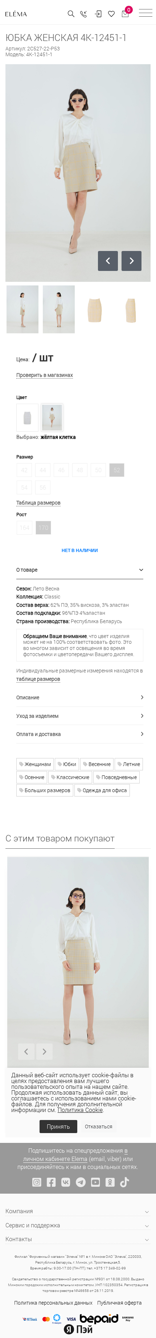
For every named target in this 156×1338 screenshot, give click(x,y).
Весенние (99, 764)
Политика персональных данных (53, 1302)
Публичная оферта (119, 1302)
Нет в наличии (80, 550)
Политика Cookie (80, 1109)
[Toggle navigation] (145, 14)
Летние (131, 764)
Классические (72, 777)
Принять (58, 1126)
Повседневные (118, 777)
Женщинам (37, 764)
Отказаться (98, 1126)
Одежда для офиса (104, 790)
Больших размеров (47, 790)
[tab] (79, 570)
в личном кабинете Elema (75, 1154)
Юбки (69, 764)
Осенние (34, 777)
